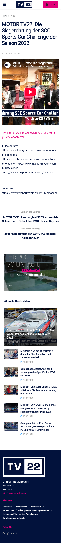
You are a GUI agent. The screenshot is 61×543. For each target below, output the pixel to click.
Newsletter (7, 507)
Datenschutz (8, 510)
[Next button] (51, 285)
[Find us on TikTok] (8, 533)
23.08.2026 (14, 342)
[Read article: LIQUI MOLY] (30, 272)
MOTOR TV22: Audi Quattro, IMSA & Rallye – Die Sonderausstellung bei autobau (38, 390)
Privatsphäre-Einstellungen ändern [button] (33, 510)
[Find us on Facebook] (16, 533)
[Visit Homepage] (24, 4)
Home (4, 16)
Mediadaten (21, 507)
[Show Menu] (4, 4)
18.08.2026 (27, 398)
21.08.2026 (27, 362)
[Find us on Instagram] (4, 533)
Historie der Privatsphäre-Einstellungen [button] (20, 514)
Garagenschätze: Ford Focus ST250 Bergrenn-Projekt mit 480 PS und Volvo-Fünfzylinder (37, 426)
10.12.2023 (7, 53)
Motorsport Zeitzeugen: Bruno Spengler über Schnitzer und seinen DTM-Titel (36, 354)
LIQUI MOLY (31, 275)
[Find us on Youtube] (12, 533)
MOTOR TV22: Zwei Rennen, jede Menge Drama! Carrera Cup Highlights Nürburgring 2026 (38, 408)
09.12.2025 (32, 281)
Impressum (36, 507)
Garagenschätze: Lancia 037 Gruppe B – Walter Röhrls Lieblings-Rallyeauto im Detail (30, 334)
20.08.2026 (27, 380)
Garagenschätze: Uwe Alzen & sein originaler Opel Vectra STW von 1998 (37, 372)
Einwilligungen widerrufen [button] (14, 518)
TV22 (51, 4)
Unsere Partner (31, 270)
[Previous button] (10, 285)
